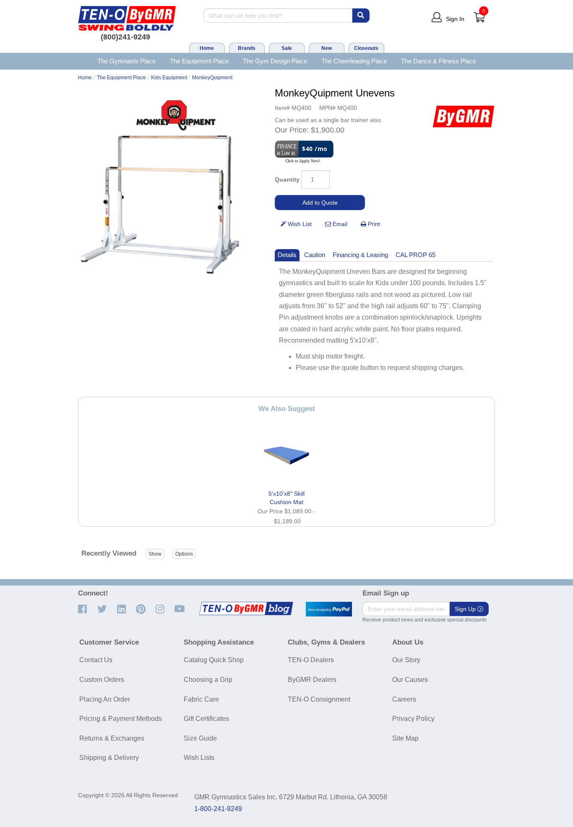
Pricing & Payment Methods (120, 718)
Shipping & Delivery (109, 757)
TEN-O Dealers (311, 659)
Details (287, 254)
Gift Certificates (206, 718)
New (326, 48)
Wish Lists (199, 757)
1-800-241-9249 (218, 808)
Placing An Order (104, 699)
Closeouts (366, 48)
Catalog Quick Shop (214, 659)
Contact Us (95, 659)
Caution (314, 254)
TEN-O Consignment (319, 699)
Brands (246, 48)
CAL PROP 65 (415, 254)
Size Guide (200, 738)
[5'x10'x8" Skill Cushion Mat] (286, 455)
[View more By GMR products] (463, 116)
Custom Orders (101, 679)
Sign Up (466, 609)
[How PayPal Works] (329, 609)
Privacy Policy (413, 718)
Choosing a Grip (208, 679)
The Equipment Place (199, 61)
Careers (404, 699)
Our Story (406, 659)
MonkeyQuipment (212, 78)
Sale (286, 48)
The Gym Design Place (275, 61)
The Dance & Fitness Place (438, 61)
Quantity (287, 179)
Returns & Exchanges (111, 738)
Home (207, 48)
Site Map (405, 738)
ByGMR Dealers (312, 679)
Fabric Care (201, 699)
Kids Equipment (169, 78)
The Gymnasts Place (126, 61)
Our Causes (410, 679)
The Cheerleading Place (354, 61)
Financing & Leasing (360, 254)
